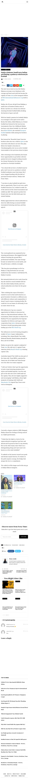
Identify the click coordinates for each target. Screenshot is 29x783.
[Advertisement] (14, 18)
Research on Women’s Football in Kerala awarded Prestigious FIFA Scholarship (6, 491)
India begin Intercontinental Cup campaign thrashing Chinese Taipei (5, 511)
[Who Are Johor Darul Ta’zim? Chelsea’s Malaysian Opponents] (21, 585)
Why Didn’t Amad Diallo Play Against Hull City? (13, 724)
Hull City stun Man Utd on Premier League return (13, 728)
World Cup (19, 349)
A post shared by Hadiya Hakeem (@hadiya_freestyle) (14, 244)
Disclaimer (23, 773)
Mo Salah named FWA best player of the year (21, 571)
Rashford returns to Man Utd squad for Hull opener (14, 739)
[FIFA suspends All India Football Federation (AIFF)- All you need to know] (19, 478)
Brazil (12, 349)
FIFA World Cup (16, 327)
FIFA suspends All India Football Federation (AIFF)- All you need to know (19, 483)
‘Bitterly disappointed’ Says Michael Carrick (12, 713)
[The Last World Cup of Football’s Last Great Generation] (8, 602)
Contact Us (7, 775)
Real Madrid (8, 130)
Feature (3, 69)
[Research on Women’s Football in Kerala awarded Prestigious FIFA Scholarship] (6, 482)
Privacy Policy (16, 773)
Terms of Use (21, 775)
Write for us (14, 775)
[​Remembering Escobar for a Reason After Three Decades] (21, 602)
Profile (8, 69)
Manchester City (6, 382)
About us (9, 773)
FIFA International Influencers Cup (13, 97)
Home (4, 773)
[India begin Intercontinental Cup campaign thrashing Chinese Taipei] (6, 505)
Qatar (2, 100)
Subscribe (23, 536)
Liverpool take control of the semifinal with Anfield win (7, 572)
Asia (12, 95)
